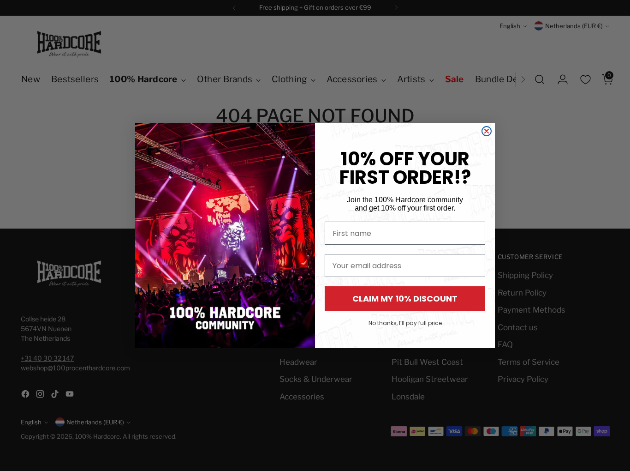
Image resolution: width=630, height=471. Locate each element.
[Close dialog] (486, 131)
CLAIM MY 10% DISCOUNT (405, 298)
